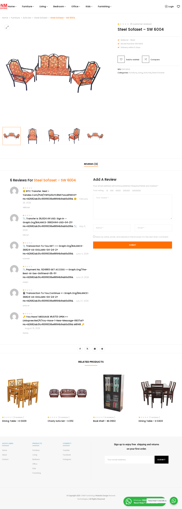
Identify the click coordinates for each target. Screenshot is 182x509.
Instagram (67, 459)
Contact (5, 459)
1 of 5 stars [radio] (107, 190)
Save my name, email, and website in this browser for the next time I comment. (132, 237)
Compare (155, 59)
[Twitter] (87, 349)
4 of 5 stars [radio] (126, 190)
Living (140, 72)
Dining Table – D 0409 (14, 421)
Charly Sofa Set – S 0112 (60, 421)
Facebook (67, 455)
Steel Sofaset (40, 17)
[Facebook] (80, 349)
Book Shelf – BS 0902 (104, 421)
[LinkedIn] (94, 349)
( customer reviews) (141, 24)
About (4, 455)
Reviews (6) (91, 164)
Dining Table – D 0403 (151, 421)
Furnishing (36, 473)
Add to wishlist (132, 59)
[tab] (91, 164)
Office (34, 464)
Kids (34, 468)
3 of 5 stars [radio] (118, 190)
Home (5, 17)
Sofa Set (27, 17)
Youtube (66, 450)
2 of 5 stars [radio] (112, 190)
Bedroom (36, 459)
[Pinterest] (102, 349)
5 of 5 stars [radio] (136, 190)
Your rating (98, 190)
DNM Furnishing (87, 496)
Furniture (15, 17)
